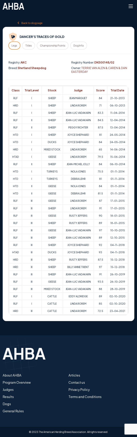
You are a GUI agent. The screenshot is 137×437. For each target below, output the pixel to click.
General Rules (13, 411)
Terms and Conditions (85, 397)
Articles (74, 375)
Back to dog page (31, 22)
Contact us (76, 382)
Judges (8, 389)
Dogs (7, 404)
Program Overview (17, 382)
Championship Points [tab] (52, 45)
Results (8, 397)
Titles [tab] (28, 45)
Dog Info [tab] (78, 45)
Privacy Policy (79, 389)
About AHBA (12, 375)
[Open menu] (130, 6)
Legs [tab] (14, 45)
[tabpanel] (68, 200)
